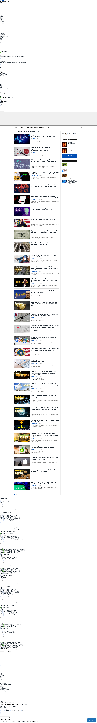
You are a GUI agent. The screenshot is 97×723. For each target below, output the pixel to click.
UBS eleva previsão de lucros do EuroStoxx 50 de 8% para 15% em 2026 (72, 181)
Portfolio (1, 6)
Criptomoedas (29, 127)
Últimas (16, 127)
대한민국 (1, 87)
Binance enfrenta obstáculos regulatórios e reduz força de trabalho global (45, 421)
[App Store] (2, 700)
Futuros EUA (2, 41)
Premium (8, 71)
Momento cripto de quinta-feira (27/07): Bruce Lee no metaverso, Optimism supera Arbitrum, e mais (44, 396)
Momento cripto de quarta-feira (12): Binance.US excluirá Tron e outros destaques (43, 470)
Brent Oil (6, 105)
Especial (47, 127)
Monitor (1, 2)
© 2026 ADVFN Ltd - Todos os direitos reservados (8, 706)
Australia (1, 672)
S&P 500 (6, 93)
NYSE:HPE (45, 166)
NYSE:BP (41, 451)
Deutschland (2, 83)
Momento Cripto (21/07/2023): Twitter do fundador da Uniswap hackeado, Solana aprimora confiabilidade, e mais (44, 409)
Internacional (21, 127)
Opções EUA (2, 43)
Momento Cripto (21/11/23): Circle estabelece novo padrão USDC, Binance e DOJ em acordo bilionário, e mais (44, 304)
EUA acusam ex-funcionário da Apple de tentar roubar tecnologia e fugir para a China (44, 458)
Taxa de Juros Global (3, 50)
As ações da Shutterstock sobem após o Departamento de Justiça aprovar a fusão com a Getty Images (45, 135)
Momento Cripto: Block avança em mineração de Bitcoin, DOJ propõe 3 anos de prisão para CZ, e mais (45, 208)
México (1, 85)
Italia (1, 84)
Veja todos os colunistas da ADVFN (68, 156)
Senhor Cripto (34, 271)
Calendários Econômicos (4, 49)
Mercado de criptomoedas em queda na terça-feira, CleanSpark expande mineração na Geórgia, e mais (44, 185)
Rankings (1, 5)
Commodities (2, 44)
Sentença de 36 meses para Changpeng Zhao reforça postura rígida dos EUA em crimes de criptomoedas (44, 220)
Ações (35, 127)
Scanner (1, 25)
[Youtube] (19, 710)
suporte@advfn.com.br (3, 74)
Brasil (1, 671)
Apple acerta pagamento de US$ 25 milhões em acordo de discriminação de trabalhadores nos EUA (44, 315)
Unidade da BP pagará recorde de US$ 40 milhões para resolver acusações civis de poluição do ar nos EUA (44, 446)
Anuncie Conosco (3, 688)
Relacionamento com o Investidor (5, 684)
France (1, 82)
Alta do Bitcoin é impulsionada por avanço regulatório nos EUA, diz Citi (72, 176)
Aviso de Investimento (3, 709)
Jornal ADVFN (2, 21)
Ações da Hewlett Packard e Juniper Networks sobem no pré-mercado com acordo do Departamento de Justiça (44, 161)
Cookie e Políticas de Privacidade (5, 708)
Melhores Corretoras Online (4, 689)
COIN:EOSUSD (35, 379)
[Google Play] (2, 701)
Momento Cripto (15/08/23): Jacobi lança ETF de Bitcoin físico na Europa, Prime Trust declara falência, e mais (45, 385)
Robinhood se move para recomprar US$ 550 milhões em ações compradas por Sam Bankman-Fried (44, 483)
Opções (1, 15)
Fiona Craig (34, 138)
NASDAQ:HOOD (41, 487)
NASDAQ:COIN (44, 285)
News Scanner (2, 22)
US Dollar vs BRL (10, 97)
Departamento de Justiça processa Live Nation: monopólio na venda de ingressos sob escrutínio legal (44, 197)
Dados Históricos (2, 33)
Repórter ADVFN (34, 164)
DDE (0, 32)
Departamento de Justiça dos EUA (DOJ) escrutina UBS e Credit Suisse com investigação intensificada (45, 349)
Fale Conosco (2, 75)
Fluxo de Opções (2, 34)
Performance (2, 19)
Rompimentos (2, 35)
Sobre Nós (1, 682)
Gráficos (1, 14)
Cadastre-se (2, 111)
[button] (5, 716)
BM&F (1, 42)
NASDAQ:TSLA (36, 330)
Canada (1, 81)
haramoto (69, 146)
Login (10, 651)
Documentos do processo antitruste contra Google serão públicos (43, 338)
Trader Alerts (2, 30)
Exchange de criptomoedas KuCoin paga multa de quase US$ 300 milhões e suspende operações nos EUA (45, 173)
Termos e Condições (23, 704)
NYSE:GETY (42, 141)
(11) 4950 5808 (2, 73)
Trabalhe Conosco (3, 683)
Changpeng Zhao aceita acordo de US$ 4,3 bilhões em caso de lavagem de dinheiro (44, 291)
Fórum (1, 4)
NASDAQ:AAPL (37, 319)
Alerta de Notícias (3, 23)
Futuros (1, 40)
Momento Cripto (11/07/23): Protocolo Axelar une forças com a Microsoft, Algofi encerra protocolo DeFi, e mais (45, 435)
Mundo (1, 7)
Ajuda (1, 685)
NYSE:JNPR (33, 167)
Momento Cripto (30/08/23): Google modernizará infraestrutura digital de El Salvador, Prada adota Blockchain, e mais (43, 373)
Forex (1, 38)
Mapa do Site (2, 686)
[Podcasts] (23, 710)
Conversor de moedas (3, 31)
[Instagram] (2, 710)
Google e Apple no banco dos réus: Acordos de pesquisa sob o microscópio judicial (45, 360)
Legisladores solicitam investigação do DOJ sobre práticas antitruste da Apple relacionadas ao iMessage (44, 256)
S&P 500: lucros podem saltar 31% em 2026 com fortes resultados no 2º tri (72, 170)
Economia (41, 127)
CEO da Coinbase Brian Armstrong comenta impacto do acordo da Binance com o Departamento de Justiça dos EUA (45, 280)
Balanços (1, 16)
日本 (1, 86)
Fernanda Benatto (35, 175)
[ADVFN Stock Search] (0, 1)
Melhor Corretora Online (4, 36)
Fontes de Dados (2, 690)
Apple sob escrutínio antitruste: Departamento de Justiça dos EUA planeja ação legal (43, 243)
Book (1, 3)
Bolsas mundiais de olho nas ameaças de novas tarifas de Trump (72, 149)
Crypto (1, 39)
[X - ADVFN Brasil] (7, 710)
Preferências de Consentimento (5, 691)
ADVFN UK (1, 670)
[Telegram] (16, 710)
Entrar (1, 71)
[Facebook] (12, 710)
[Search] (81, 127)
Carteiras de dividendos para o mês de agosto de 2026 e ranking (72, 164)
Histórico (1, 18)
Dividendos (1, 17)
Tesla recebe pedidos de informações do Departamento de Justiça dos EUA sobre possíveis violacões (45, 326)
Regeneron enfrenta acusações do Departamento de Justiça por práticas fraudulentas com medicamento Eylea (44, 232)
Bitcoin (6, 101)
